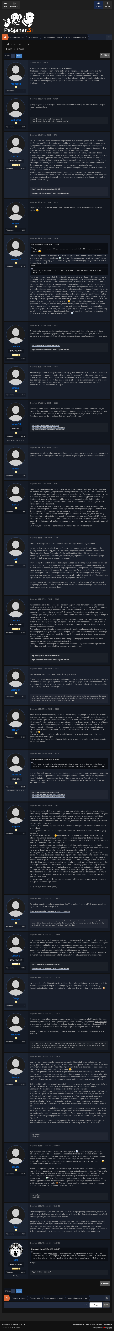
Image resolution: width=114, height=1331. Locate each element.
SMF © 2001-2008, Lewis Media (101, 1325)
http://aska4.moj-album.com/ (41, 1272)
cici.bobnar (16, 120)
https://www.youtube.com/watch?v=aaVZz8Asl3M (50, 911)
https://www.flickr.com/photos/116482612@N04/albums (50, 193)
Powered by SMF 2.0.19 (81, 1325)
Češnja (16, 998)
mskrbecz (11, 49)
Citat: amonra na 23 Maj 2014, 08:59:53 (45, 759)
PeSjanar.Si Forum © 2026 (13, 1324)
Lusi (16, 558)
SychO (109, 1327)
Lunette (15, 1077)
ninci (59, 37)
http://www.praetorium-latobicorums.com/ (45, 425)
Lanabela (15, 156)
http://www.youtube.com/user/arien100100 (46, 189)
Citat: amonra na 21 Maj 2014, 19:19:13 (45, 244)
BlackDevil (16, 690)
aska (15, 1260)
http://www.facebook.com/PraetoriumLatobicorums (48, 428)
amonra (15, 223)
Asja (16, 1227)
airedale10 (16, 259)
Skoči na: (86, 1305)
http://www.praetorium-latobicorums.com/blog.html (48, 430)
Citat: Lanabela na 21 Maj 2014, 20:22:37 (45, 1249)
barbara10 (16, 424)
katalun (15, 504)
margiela (16, 826)
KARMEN (15, 730)
